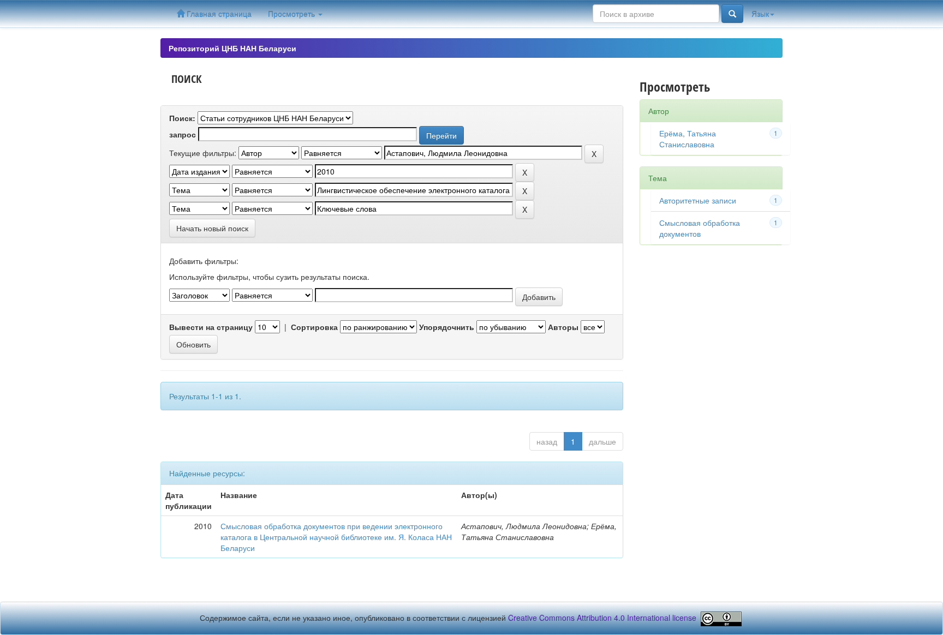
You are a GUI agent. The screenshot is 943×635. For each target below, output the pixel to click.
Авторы (563, 326)
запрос (182, 134)
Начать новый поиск (212, 228)
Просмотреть (292, 13)
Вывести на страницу (211, 326)
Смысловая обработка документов (699, 228)
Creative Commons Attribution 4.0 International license (602, 617)
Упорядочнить (446, 326)
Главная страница (218, 13)
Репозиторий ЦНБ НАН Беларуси (232, 48)
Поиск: (182, 117)
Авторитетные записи (697, 200)
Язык (760, 13)
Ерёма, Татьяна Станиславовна (687, 138)
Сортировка (314, 326)
